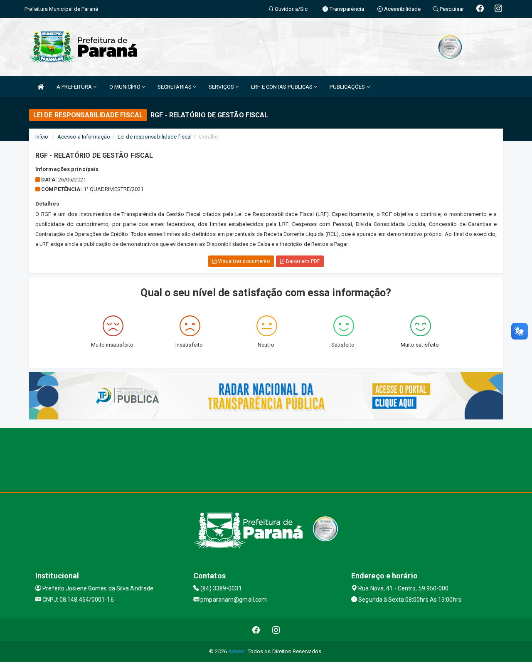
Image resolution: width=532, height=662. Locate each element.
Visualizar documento (243, 261)
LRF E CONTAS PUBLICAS (282, 87)
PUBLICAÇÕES (348, 87)
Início (42, 137)
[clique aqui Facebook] (256, 629)
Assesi (236, 651)
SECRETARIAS (175, 87)
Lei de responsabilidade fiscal (155, 137)
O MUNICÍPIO (125, 87)
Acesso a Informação (83, 137)
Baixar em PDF (301, 261)
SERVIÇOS (222, 87)
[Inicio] (40, 86)
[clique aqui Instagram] (276, 629)
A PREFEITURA (75, 87)
